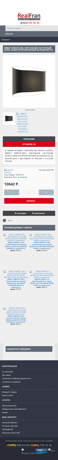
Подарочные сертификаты (14, 409)
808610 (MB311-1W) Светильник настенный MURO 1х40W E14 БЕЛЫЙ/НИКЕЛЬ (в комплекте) (16, 246)
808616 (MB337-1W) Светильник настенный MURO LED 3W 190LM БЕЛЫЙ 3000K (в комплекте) (42, 246)
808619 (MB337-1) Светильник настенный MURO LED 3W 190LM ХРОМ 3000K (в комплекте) (41, 282)
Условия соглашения (11, 382)
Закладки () (7, 429)
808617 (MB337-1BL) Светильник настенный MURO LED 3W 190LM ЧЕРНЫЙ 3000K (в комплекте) (16, 283)
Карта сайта (7, 395)
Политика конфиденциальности (16, 378)
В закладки (20, 213)
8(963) (29, 22)
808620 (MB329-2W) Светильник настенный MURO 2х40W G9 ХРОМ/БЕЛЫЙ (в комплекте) (16, 319)
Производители (9, 405)
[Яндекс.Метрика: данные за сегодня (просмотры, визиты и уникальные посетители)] (32, 452)
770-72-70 (40, 445)
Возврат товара (9, 392)
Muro (10, 220)
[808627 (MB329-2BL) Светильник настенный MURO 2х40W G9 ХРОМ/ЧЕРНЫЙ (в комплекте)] (9, 118)
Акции (5, 412)
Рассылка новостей (11, 432)
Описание (29, 139)
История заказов (9, 426)
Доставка (6, 375)
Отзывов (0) (29, 144)
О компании (7, 371)
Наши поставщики (19, 349)
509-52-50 (17, 445)
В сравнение (38, 213)
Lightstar (8, 172)
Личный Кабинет (9, 422)
